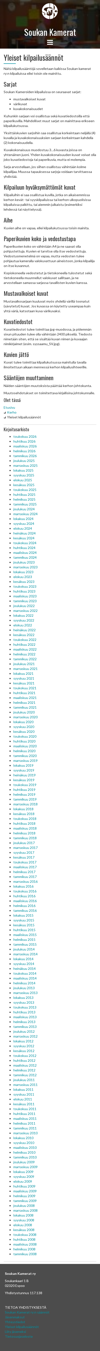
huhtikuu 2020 (24, 741)
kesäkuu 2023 (23, 581)
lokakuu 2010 (23, 1138)
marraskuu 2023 (25, 567)
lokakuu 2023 (23, 572)
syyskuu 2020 (23, 727)
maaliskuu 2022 (25, 649)
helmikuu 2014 (24, 983)
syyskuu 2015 (23, 920)
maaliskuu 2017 (25, 867)
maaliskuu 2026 (25, 446)
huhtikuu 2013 (24, 1012)
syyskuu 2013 (23, 1002)
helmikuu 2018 (24, 833)
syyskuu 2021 (23, 678)
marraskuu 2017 (25, 848)
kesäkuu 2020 (23, 731)
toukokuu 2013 (24, 1007)
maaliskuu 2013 (25, 1017)
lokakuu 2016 (23, 886)
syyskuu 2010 (23, 1143)
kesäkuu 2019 (23, 780)
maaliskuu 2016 (25, 901)
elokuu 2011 (22, 1099)
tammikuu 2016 (25, 910)
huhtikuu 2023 (24, 591)
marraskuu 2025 (25, 465)
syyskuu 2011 (23, 1094)
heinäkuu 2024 (24, 533)
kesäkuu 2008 (23, 1230)
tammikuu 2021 (25, 707)
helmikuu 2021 (24, 702)
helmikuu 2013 (24, 1022)
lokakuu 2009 (23, 1172)
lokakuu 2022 (23, 615)
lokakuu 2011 (23, 1089)
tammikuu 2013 (25, 1026)
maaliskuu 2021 (25, 698)
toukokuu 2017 (24, 862)
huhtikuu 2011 (24, 1114)
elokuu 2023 (22, 577)
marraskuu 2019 (25, 760)
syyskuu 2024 (23, 523)
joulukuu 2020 (24, 712)
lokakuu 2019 (23, 765)
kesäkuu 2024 (23, 538)
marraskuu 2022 (25, 611)
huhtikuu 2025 (24, 494)
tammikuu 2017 (25, 877)
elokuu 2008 (22, 1225)
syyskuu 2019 (23, 770)
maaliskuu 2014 (25, 978)
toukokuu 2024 (24, 543)
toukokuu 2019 (24, 785)
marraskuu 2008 (25, 1210)
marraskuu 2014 (25, 954)
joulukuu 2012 (24, 1031)
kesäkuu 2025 (23, 485)
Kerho (12, 412)
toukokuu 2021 (24, 688)
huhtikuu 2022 (24, 644)
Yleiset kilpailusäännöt (22, 1327)
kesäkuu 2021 (23, 683)
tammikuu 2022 (25, 659)
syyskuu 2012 (23, 1046)
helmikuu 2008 (24, 1249)
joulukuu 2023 (24, 562)
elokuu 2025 (22, 480)
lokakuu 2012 (23, 1041)
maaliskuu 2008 (25, 1244)
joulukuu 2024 (24, 509)
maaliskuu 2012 (25, 1065)
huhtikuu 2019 (24, 789)
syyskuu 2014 (23, 964)
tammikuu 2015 (25, 944)
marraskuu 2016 (25, 881)
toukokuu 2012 (24, 1056)
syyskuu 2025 (23, 475)
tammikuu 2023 (25, 601)
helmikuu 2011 (24, 1123)
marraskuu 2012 (25, 1036)
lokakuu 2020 (23, 722)
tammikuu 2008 (25, 1254)
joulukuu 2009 (24, 1162)
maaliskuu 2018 (25, 828)
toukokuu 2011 (24, 1109)
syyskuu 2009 (23, 1176)
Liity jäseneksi (15, 1331)
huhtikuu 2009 (24, 1186)
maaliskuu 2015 (25, 935)
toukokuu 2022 (24, 640)
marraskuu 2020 (25, 717)
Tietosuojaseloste (19, 1336)
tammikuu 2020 (25, 756)
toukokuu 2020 (24, 736)
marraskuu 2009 (25, 1167)
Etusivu (9, 407)
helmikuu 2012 (24, 1070)
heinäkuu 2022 (24, 630)
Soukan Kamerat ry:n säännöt (27, 1312)
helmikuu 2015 (24, 939)
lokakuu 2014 (23, 959)
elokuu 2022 (22, 625)
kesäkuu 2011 (23, 1104)
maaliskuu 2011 (25, 1118)
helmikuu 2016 (24, 906)
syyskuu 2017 (23, 852)
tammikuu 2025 (25, 504)
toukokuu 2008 (24, 1234)
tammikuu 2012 (25, 1075)
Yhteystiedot (15, 1322)
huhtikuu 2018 (24, 823)
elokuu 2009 (22, 1181)
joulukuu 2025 (24, 461)
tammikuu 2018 (25, 838)
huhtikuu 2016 (24, 896)
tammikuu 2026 (25, 456)
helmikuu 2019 (24, 794)
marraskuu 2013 (25, 993)
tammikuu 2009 (25, 1201)
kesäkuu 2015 (23, 925)
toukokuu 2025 (24, 490)
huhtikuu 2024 (24, 548)
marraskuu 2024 (25, 514)
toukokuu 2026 (24, 436)
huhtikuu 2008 (24, 1239)
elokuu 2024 (22, 528)
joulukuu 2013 (24, 988)
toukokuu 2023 (24, 586)
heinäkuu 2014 (24, 968)
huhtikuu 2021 (24, 693)
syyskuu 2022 (23, 620)
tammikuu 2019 (25, 799)
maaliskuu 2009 (25, 1191)
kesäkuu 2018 (23, 814)
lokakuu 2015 (23, 915)
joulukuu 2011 (24, 1080)
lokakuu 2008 (23, 1215)
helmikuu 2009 (24, 1196)
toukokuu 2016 (24, 891)
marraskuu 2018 (25, 804)
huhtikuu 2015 (24, 930)
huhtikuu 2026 (24, 441)
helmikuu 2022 (24, 654)
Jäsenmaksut (15, 1317)
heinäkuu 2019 (24, 775)
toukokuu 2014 (24, 973)
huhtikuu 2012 (24, 1060)
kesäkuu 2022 (23, 635)
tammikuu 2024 (25, 557)
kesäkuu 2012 (23, 1051)
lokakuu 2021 (23, 673)
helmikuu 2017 (24, 872)
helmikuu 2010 (24, 1152)
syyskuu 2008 (23, 1220)
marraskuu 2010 (25, 1133)
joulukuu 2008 (24, 1205)
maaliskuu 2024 (25, 552)
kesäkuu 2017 (23, 857)
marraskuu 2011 (25, 1085)
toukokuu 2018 (24, 819)
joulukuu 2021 (24, 664)
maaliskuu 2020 (25, 746)
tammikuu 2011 (25, 1128)
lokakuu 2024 (23, 519)
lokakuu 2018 (23, 809)
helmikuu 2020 (24, 751)
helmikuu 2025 (24, 499)
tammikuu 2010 (25, 1157)
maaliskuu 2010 (25, 1147)
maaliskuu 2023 (25, 596)
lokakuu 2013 (23, 997)
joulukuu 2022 (24, 606)
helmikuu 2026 (24, 451)
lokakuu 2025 (23, 470)
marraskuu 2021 (25, 669)
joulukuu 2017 (24, 843)
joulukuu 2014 (24, 949)
